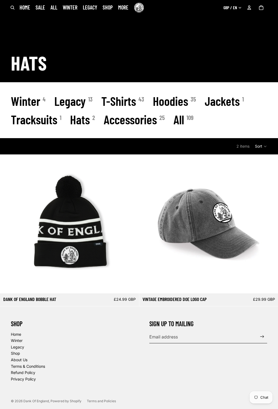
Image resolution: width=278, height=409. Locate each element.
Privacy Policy (23, 379)
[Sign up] (262, 337)
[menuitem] (123, 7)
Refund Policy (23, 372)
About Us (19, 359)
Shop (15, 353)
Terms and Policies (101, 401)
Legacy (17, 347)
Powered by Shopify (65, 401)
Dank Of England (36, 401)
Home (16, 334)
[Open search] (12, 8)
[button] (261, 146)
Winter (17, 340)
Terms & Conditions (28, 366)
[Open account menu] (249, 8)
